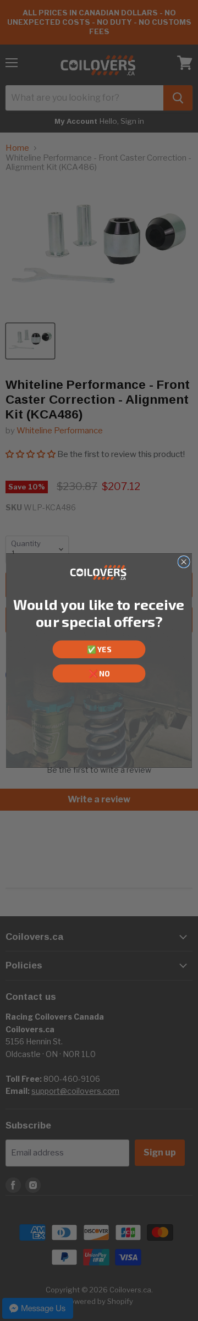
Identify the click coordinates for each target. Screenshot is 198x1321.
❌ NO (99, 673)
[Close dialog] (183, 561)
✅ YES (99, 649)
